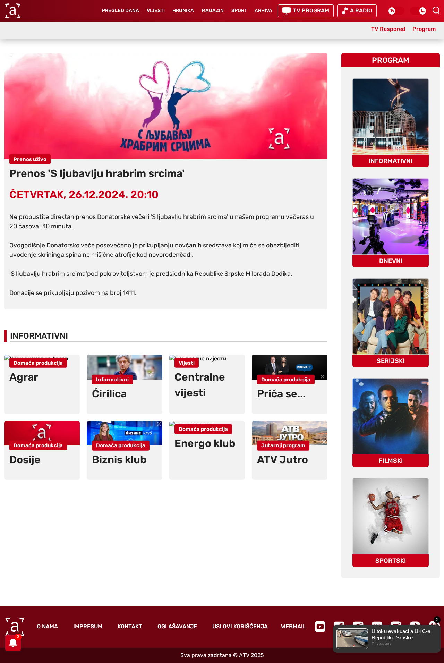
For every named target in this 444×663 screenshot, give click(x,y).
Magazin (213, 11)
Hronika (183, 11)
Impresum (87, 626)
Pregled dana (120, 11)
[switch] (396, 11)
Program (390, 60)
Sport (239, 11)
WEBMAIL (293, 626)
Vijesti (156, 11)
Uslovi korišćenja (240, 626)
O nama (47, 626)
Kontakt (130, 626)
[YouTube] (320, 626)
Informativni (39, 336)
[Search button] (436, 10)
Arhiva (263, 11)
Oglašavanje (177, 626)
